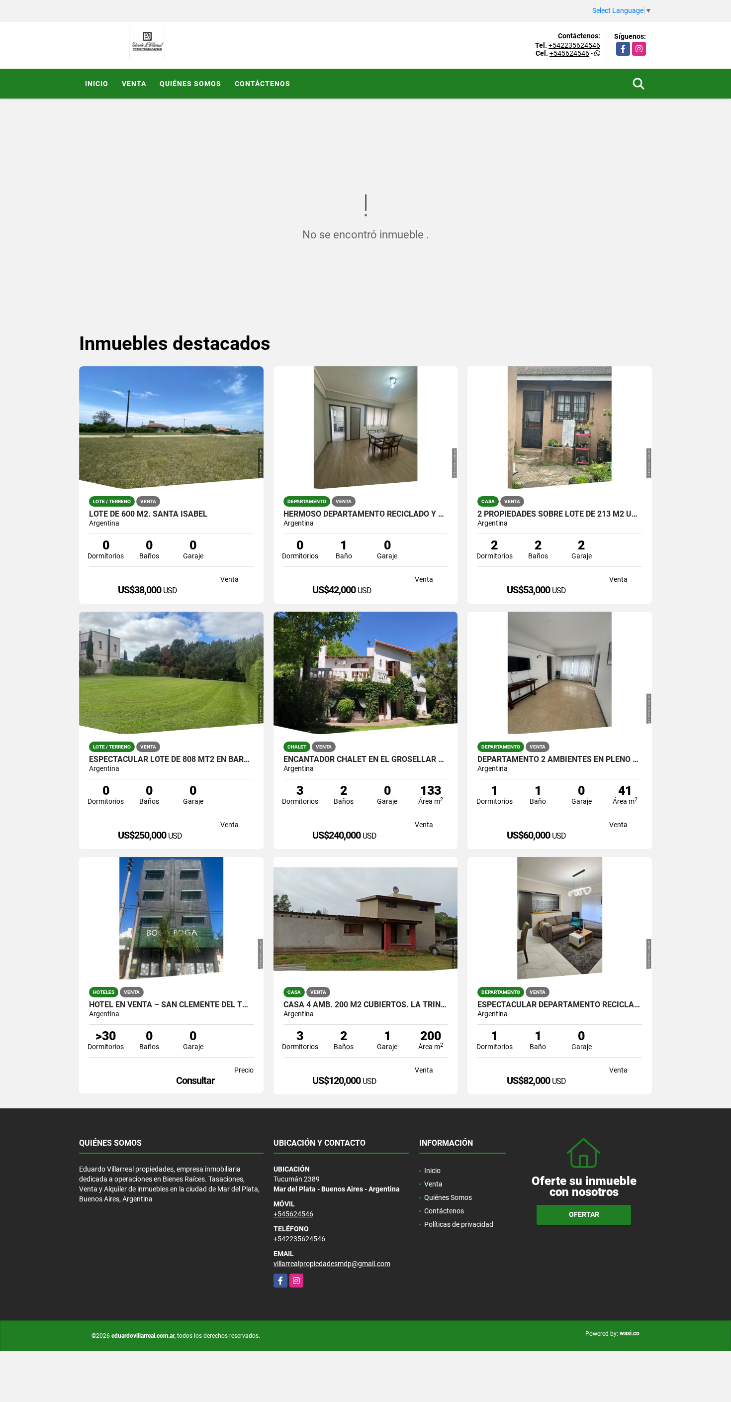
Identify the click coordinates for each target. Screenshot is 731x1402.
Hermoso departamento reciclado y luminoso (365, 514)
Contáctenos (262, 84)
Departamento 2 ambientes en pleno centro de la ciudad (559, 759)
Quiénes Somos (190, 84)
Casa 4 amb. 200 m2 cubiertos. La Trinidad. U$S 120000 (365, 1005)
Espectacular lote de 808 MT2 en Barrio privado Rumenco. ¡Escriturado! (171, 759)
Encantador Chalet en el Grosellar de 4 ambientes (365, 759)
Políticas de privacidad (458, 1224)
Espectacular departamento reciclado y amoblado (559, 1005)
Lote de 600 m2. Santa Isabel (148, 514)
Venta (134, 84)
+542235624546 (574, 45)
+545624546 (569, 53)
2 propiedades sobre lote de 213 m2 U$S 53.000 (559, 514)
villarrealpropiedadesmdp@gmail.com (332, 1264)
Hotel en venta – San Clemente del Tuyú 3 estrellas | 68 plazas (171, 1005)
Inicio (96, 84)
